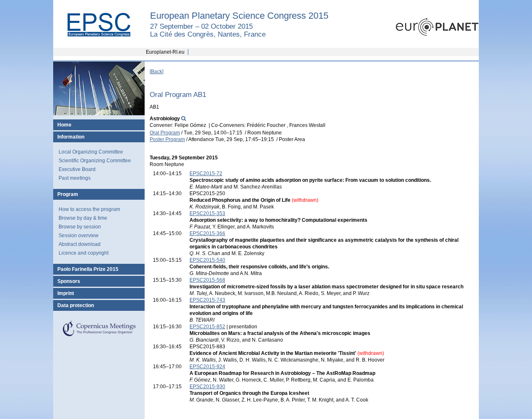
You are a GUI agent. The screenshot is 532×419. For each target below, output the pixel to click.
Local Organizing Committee (91, 152)
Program (67, 194)
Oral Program (165, 133)
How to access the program (89, 209)
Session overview (79, 235)
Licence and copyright (83, 253)
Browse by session (80, 227)
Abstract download (80, 244)
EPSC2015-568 (207, 280)
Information (70, 137)
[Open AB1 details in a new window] (183, 118)
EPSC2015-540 (207, 260)
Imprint (65, 293)
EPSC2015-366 (207, 233)
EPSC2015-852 (207, 327)
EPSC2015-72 (206, 173)
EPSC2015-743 (207, 300)
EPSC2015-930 (207, 386)
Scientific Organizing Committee (95, 161)
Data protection (75, 305)
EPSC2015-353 (207, 213)
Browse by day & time (83, 218)
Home (64, 125)
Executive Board (77, 169)
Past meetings (75, 178)
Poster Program (167, 139)
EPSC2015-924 (207, 366)
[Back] (156, 71)
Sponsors (68, 281)
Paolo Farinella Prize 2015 (87, 269)
